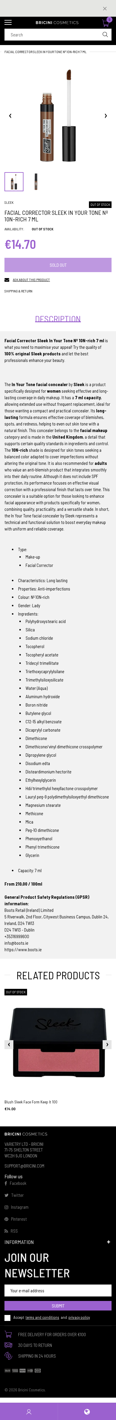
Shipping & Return (18, 291)
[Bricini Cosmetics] (58, 22)
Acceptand (51, 1317)
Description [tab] (58, 318)
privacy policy (79, 1317)
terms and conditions (42, 1317)
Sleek (8, 202)
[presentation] (8, 1044)
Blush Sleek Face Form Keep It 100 (30, 1102)
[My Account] (28, 1411)
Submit (58, 1305)
